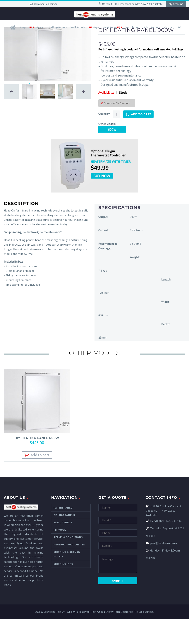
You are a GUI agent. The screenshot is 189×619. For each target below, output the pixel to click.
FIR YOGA (60, 529)
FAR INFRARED (63, 507)
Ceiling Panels (58, 27)
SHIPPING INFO (63, 564)
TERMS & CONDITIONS (68, 537)
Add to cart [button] (40, 454)
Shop (22, 27)
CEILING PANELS (64, 515)
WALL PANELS (63, 522)
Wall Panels (78, 27)
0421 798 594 (173, 521)
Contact (169, 27)
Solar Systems (152, 27)
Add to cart (141, 114)
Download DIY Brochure (115, 103)
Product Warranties (69, 544)
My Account (176, 4)
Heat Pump (112, 27)
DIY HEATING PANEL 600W (37, 438)
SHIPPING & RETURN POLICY (67, 554)
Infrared (37, 27)
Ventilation (133, 27)
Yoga (94, 27)
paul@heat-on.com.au (45, 4)
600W (112, 129)
